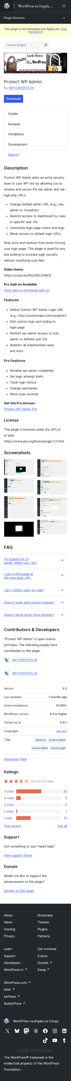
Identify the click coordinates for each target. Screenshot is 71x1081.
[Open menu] (64, 6)
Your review (12, 826)
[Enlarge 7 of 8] (62, 503)
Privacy (9, 936)
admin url (40, 740)
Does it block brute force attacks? (29, 615)
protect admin (57, 740)
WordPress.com (17, 983)
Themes (43, 922)
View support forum (18, 855)
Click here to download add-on (27, 290)
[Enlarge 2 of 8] (29, 483)
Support (13, 155)
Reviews (14, 124)
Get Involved (46, 949)
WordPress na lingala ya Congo (36, 1021)
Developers (12, 963)
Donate (44, 963)
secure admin (40, 748)
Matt (9, 989)
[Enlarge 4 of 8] (29, 527)
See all (62, 826)
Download (14, 98)
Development (17, 144)
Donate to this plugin (19, 891)
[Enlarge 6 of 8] (62, 485)
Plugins (42, 929)
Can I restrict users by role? (24, 590)
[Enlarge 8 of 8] (62, 525)
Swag (43, 970)
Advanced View (15, 759)
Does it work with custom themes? (29, 602)
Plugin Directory (14, 17)
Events (42, 956)
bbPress (12, 997)
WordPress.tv (15, 970)
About (8, 915)
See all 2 (61, 731)
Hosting (9, 929)
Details (13, 114)
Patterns (43, 936)
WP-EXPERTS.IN (21, 88)
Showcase (45, 915)
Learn (8, 949)
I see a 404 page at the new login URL (18, 576)
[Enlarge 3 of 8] (29, 501)
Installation (16, 134)
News (8, 922)
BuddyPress (14, 1003)
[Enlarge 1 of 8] (29, 464)
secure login (58, 748)
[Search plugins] (46, 45)
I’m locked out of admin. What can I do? (20, 561)
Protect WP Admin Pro (20, 409)
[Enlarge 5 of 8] (62, 464)
